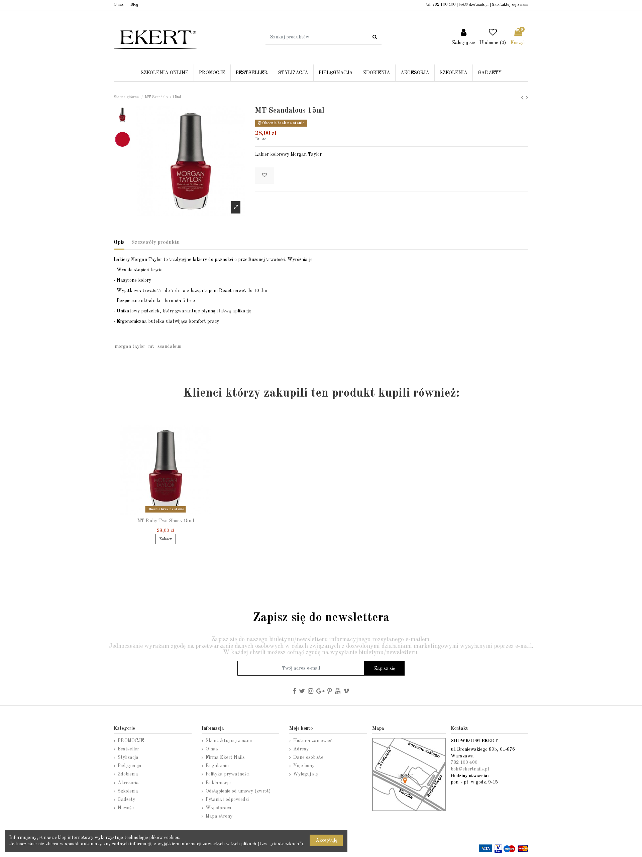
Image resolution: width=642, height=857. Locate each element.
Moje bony (303, 765)
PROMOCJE (131, 740)
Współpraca (218, 808)
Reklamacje (218, 782)
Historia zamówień (313, 740)
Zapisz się (384, 668)
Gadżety (126, 799)
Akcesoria (128, 782)
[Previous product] (523, 98)
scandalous (169, 346)
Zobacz (165, 539)
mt (151, 346)
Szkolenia (128, 791)
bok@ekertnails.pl (474, 5)
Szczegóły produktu (155, 242)
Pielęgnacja (129, 765)
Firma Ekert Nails (225, 757)
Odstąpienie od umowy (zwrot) (238, 791)
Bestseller (128, 749)
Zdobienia (128, 774)
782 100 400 (443, 5)
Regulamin (217, 765)
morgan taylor (130, 346)
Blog (134, 5)
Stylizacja (128, 757)
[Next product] (527, 98)
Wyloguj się (305, 774)
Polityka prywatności (227, 774)
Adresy (301, 749)
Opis (119, 242)
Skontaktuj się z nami (510, 5)
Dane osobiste (308, 757)
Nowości (126, 808)
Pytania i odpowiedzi (227, 799)
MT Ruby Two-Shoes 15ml (165, 521)
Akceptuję (326, 840)
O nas (119, 5)
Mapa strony (219, 816)
